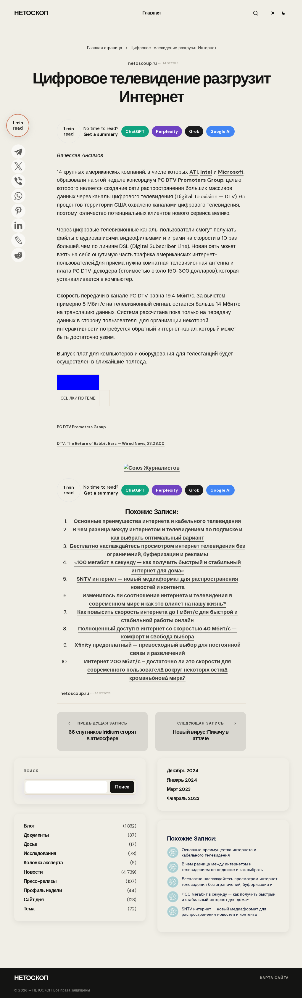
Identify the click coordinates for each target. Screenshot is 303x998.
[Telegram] (18, 151)
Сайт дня (33, 899)
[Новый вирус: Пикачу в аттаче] (200, 731)
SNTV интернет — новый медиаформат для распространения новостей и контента (157, 583)
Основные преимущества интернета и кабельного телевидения (157, 521)
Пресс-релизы (40, 881)
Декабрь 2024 (182, 770)
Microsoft (231, 172)
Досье (30, 844)
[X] (18, 166)
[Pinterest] (18, 211)
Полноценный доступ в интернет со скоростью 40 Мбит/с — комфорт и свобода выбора (157, 632)
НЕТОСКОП (31, 13)
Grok (194, 131)
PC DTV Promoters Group (190, 179)
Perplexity (167, 131)
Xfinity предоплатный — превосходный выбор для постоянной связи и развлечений (158, 649)
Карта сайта (274, 978)
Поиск (31, 771)
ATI (193, 172)
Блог (29, 826)
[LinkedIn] (18, 225)
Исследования (40, 853)
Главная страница (104, 47)
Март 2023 (178, 789)
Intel (206, 172)
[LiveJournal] (18, 240)
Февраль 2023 (183, 798)
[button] (255, 13)
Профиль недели (43, 890)
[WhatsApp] (18, 196)
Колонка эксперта (43, 862)
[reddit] (18, 255)
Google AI (220, 131)
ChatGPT (135, 131)
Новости (33, 872)
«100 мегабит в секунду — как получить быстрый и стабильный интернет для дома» (157, 566)
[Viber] (18, 181)
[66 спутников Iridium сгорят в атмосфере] (102, 731)
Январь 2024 (182, 780)
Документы (36, 835)
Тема (29, 909)
